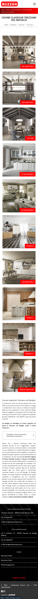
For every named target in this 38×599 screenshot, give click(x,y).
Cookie (7, 598)
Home (2, 9)
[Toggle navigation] (34, 4)
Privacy (2, 598)
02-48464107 (8, 540)
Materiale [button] (13, 25)
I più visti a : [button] (30, 25)
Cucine (7, 9)
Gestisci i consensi (15, 598)
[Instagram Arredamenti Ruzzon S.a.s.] (4, 591)
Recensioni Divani (6, 560)
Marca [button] (6, 25)
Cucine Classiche (16, 9)
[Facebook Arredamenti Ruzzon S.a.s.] (2, 591)
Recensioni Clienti (6, 556)
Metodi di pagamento (7, 565)
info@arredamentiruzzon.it (14, 522)
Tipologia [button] (21, 25)
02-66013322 (8, 517)
